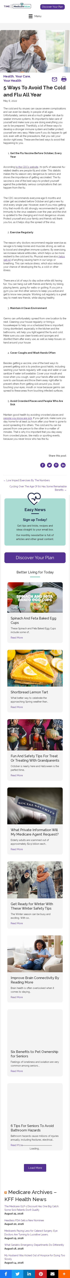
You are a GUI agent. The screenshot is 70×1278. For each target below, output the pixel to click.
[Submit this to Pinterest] (41, 1274)
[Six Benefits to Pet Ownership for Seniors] (35, 1027)
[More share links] (64, 1274)
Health (8, 76)
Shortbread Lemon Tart (29, 692)
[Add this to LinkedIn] (29, 1274)
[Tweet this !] (17, 1274)
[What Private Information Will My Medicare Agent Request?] (35, 805)
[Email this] (52, 1274)
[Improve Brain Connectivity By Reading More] (35, 953)
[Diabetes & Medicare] (35, 1175)
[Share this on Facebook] (6, 1274)
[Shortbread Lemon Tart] (35, 668)
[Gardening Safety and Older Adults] (35, 1245)
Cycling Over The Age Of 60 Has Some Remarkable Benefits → (38, 488)
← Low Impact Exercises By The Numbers (26, 480)
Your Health (12, 80)
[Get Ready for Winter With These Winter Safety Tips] (35, 879)
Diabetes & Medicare (28, 1200)
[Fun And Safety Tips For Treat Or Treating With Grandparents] (35, 734)
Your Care (22, 76)
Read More (17, 637)
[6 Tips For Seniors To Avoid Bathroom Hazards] (35, 1101)
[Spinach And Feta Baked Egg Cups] (35, 597)
